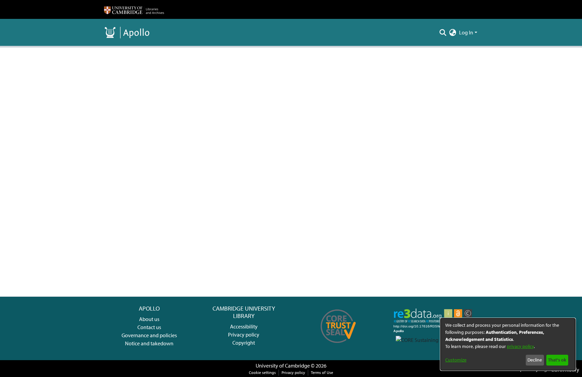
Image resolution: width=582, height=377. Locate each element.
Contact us (149, 327)
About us (149, 319)
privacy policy (520, 346)
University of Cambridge (283, 365)
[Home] (134, 9)
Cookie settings (262, 372)
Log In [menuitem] (466, 32)
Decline (534, 360)
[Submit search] (443, 32)
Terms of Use (322, 372)
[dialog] (508, 344)
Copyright (243, 342)
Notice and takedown (149, 343)
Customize (455, 360)
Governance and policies (149, 335)
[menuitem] (453, 32)
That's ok (557, 360)
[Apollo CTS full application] (338, 345)
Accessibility (244, 326)
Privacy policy (243, 334)
